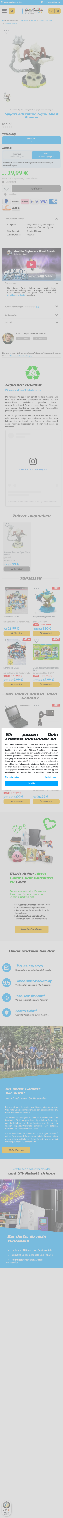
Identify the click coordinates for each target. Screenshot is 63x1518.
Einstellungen (50, 777)
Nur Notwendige (12, 777)
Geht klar (31, 783)
